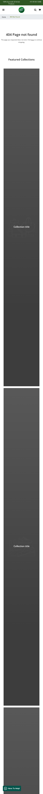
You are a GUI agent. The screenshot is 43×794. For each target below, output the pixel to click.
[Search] (34, 10)
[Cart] (40, 10)
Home (4, 17)
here (32, 40)
